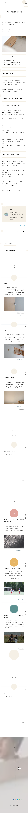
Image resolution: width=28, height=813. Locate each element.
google (23, 479)
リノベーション (22, 225)
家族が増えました (10, 60)
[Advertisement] (14, 466)
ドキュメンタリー (20, 550)
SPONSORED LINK (9, 451)
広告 (23, 477)
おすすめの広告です (8, 454)
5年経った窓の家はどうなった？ (13, 62)
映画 (23, 646)
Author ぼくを (21, 315)
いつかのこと (3, 2)
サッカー (22, 597)
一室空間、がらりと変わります (13, 64)
